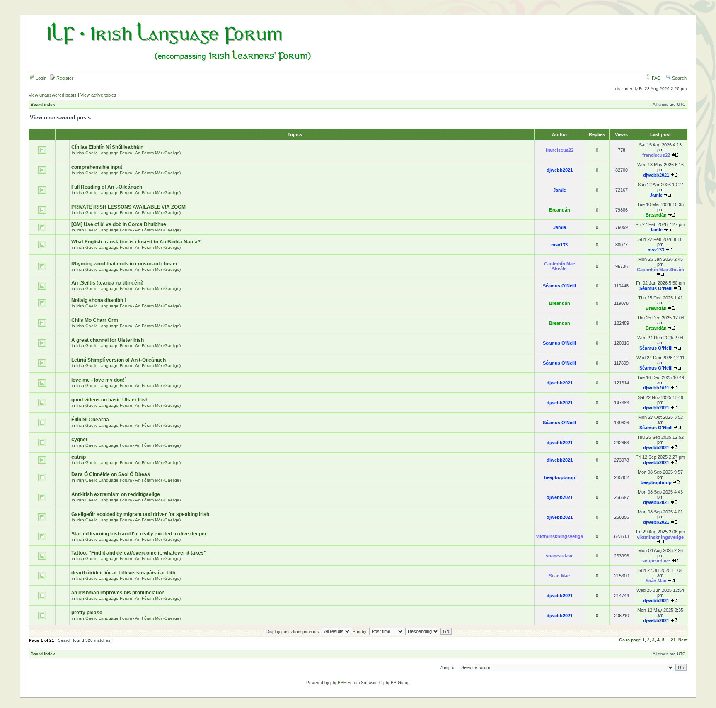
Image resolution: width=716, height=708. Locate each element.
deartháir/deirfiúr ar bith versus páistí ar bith (123, 573)
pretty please (86, 613)
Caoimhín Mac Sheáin (559, 266)
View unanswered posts (53, 94)
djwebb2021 (560, 170)
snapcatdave (559, 555)
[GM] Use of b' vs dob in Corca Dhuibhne (118, 224)
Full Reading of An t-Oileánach (106, 187)
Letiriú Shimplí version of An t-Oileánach (118, 360)
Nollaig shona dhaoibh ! (98, 300)
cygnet (79, 440)
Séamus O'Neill (559, 285)
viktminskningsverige (559, 536)
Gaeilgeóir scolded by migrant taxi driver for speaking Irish (140, 514)
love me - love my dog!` (98, 380)
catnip (78, 457)
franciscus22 (559, 150)
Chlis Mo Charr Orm (94, 320)
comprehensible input (96, 167)
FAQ (656, 77)
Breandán (559, 209)
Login (40, 77)
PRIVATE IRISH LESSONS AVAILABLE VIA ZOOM (128, 207)
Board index (43, 104)
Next (682, 639)
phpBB (336, 682)
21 (673, 639)
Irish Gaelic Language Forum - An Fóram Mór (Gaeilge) (128, 153)
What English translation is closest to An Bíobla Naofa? (136, 242)
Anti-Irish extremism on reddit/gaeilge (115, 494)
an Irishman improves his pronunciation (117, 593)
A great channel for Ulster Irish (107, 340)
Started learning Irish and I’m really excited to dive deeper (139, 534)
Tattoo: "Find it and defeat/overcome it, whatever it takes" (138, 553)
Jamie (559, 189)
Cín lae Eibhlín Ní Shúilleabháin (107, 147)
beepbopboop (559, 477)
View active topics (98, 94)
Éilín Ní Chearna (90, 420)
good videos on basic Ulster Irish (109, 400)
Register (64, 77)
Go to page (630, 639)
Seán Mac (559, 575)
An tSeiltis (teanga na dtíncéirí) (107, 283)
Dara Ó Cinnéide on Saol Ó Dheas (110, 474)
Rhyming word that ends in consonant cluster (124, 264)
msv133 (559, 244)
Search (679, 77)
